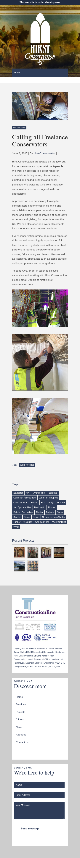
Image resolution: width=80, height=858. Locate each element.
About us (21, 734)
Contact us (22, 742)
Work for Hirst (27, 465)
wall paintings (42, 522)
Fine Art (34, 502)
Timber (16, 522)
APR (28, 493)
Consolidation (20, 502)
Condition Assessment (24, 497)
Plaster (39, 512)
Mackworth (39, 507)
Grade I (61, 502)
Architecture (39, 493)
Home (19, 696)
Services (21, 704)
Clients (20, 719)
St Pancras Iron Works (53, 517)
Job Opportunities (22, 507)
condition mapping (48, 497)
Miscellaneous (19, 127)
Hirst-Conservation (44, 153)
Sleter (60, 512)
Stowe (36, 517)
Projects (50, 512)
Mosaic (51, 507)
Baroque (53, 493)
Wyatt (16, 527)
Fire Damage (47, 502)
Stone (27, 517)
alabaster (18, 493)
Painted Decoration (23, 512)
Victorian (27, 522)
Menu (17, 72)
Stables (17, 517)
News (19, 727)
